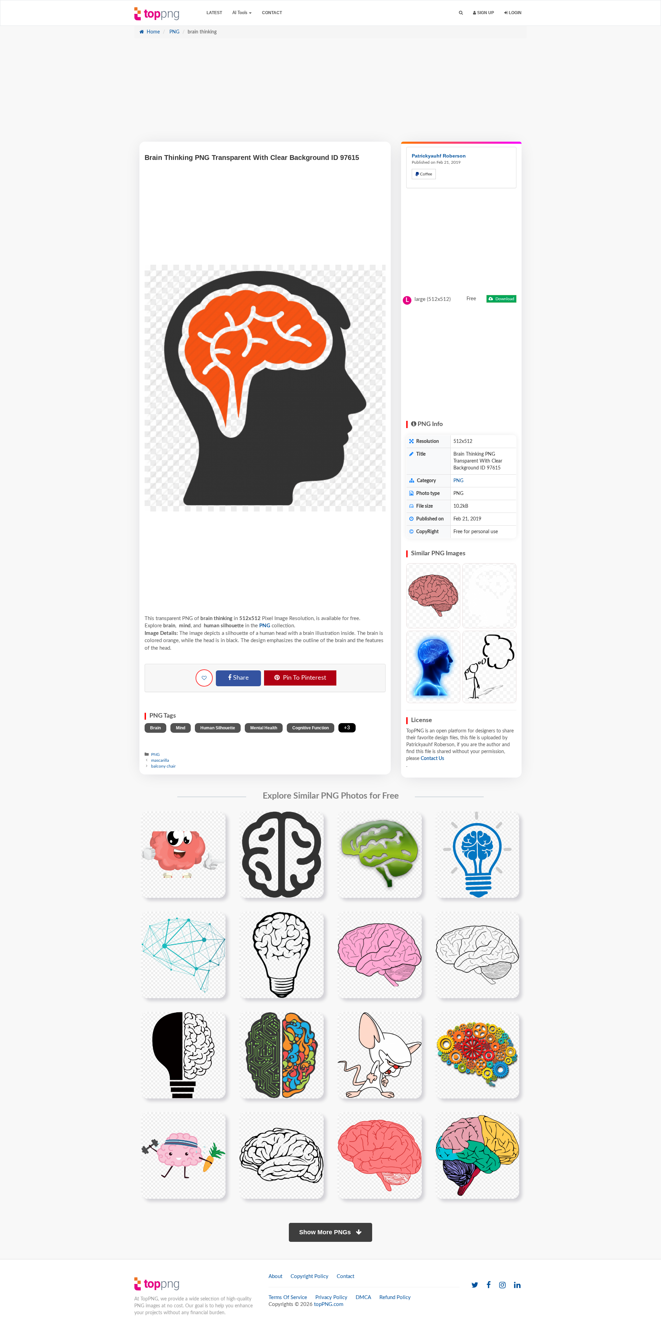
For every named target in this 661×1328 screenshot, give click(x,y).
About (275, 1276)
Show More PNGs (326, 1232)
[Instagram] (502, 1285)
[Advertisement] (330, 93)
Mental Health (263, 728)
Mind (180, 728)
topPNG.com (328, 1304)
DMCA (363, 1297)
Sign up (485, 12)
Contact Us (432, 758)
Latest (214, 12)
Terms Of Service (288, 1297)
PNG (173, 32)
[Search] (461, 13)
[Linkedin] (517, 1285)
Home (152, 32)
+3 (347, 727)
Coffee (425, 174)
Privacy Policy (331, 1297)
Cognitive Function (310, 728)
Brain (155, 728)
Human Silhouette (217, 728)
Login (515, 12)
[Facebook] (488, 1285)
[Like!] (204, 678)
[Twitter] (474, 1285)
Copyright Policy (309, 1276)
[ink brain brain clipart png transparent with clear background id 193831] (379, 1155)
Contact (272, 12)
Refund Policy (395, 1297)
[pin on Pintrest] (216, 821)
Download (504, 299)
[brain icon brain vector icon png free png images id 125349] (281, 854)
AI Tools (240, 13)
